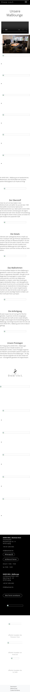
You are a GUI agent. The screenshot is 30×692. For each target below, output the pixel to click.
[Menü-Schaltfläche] (25, 2)
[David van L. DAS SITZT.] (8, 1)
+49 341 (5, 583)
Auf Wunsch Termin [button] (11, 559)
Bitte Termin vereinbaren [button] (12, 595)
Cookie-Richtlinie (15, 690)
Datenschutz (13, 688)
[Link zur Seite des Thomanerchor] (15, 626)
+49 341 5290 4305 (8, 547)
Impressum (13, 686)
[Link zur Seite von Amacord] (15, 645)
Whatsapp (8, 554)
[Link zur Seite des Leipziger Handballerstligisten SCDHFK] (15, 661)
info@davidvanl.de (8, 550)
